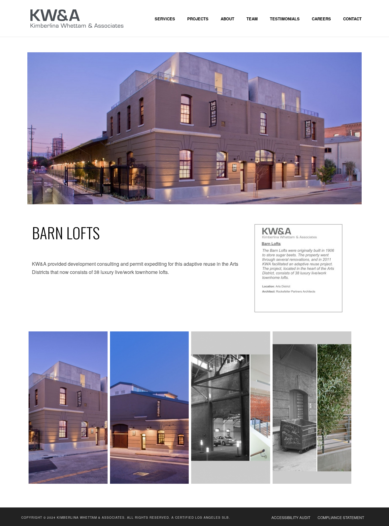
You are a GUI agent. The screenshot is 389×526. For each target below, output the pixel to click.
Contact (352, 19)
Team (252, 19)
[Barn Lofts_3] (312, 407)
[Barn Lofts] (194, 127)
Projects (197, 19)
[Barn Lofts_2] (230, 407)
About (227, 19)
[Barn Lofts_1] (149, 407)
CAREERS (321, 19)
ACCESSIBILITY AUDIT (290, 517)
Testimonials (285, 19)
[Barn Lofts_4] (68, 407)
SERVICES (165, 19)
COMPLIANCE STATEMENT (341, 517)
